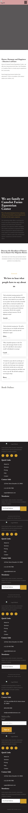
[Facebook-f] (2, 693)
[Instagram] (7, 693)
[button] (25, 2)
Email (3, 719)
